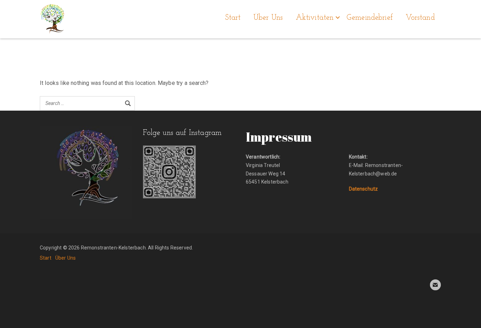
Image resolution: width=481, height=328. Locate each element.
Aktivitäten (315, 18)
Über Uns (268, 18)
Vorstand (420, 18)
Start (233, 18)
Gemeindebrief (369, 18)
